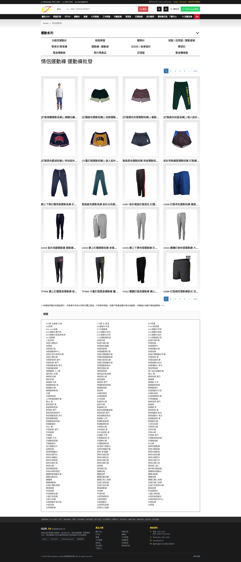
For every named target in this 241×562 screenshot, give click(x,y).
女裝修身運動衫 (155, 496)
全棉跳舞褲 (102, 396)
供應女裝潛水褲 (104, 360)
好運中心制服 (103, 507)
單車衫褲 (50, 466)
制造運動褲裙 (52, 418)
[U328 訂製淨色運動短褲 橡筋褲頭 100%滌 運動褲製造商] (181, 182)
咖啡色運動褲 (154, 446)
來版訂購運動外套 (105, 354)
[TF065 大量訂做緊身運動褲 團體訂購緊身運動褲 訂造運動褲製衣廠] (100, 269)
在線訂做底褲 (103, 482)
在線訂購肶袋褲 (53, 485)
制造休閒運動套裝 (105, 410)
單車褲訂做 (102, 468)
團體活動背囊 (103, 477)
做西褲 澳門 (102, 382)
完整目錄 (188, 16)
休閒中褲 (101, 340)
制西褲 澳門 (51, 410)
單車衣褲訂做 (103, 460)
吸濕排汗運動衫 (104, 446)
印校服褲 (50, 432)
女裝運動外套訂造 (54, 502)
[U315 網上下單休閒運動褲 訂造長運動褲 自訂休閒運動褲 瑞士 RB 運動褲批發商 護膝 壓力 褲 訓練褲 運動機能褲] (141, 226)
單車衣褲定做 (103, 454)
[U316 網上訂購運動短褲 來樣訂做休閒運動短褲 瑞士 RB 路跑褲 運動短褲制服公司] (100, 226)
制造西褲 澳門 (103, 413)
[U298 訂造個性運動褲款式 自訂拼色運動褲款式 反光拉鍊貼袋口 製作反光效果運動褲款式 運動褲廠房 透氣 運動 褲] (181, 269)
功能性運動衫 (59, 40)
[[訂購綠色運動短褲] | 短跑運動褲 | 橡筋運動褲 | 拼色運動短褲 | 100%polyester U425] (100, 95)
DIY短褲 (151, 323)
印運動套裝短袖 (155, 438)
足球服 (141, 52)
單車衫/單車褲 (59, 46)
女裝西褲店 (102, 499)
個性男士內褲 (52, 374)
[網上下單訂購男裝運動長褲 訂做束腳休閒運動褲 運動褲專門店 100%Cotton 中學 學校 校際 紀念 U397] (59, 182)
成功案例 (150, 16)
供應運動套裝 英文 (54, 365)
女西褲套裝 (51, 507)
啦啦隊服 (100, 40)
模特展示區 (163, 16)
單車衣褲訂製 (52, 463)
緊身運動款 (59, 52)
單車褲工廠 (153, 466)
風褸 (85, 16)
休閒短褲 (152, 343)
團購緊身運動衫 (155, 471)
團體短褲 (152, 477)
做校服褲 (101, 379)
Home (45, 23)
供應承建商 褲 (154, 360)
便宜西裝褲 (153, 368)
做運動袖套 (102, 388)
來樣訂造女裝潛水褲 (55, 354)
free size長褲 (51, 329)
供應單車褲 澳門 (53, 360)
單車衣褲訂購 (103, 463)
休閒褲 (49, 346)
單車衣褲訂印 (154, 460)
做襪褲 (151, 379)
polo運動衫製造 (155, 332)
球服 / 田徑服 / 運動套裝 (181, 40)
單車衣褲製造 (52, 460)
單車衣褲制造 (154, 452)
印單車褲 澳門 (52, 429)
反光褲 (151, 443)
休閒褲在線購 (103, 346)
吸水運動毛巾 (52, 446)
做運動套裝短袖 (104, 385)
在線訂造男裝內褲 (156, 485)
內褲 (48, 393)
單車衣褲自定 (103, 457)
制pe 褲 (49, 401)
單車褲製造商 (52, 468)
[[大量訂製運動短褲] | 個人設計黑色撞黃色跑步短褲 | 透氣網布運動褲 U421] (100, 139)
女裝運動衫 (102, 502)
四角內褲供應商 (53, 471)
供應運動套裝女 (104, 365)
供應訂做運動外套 (105, 362)
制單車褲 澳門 (154, 401)
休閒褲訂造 (51, 349)
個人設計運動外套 (156, 371)
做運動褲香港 (52, 390)
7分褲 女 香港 (103, 323)
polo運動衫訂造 (104, 335)
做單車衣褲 (51, 376)
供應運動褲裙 (52, 368)
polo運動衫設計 (155, 335)
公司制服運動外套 (54, 399)
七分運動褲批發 (104, 337)
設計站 (147, 519)
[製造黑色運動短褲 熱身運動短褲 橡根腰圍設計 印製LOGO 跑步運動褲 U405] (141, 139)
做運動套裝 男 (52, 385)
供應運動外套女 (155, 362)
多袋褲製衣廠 (52, 493)
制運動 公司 (102, 418)
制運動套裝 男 (154, 418)
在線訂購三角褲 (155, 482)
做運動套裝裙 (154, 385)
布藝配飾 (118, 16)
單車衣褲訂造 (154, 463)
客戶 (60, 519)
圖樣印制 (140, 519)
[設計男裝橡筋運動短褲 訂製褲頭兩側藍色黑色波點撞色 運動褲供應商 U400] (181, 139)
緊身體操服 (181, 52)
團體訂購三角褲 (155, 480)
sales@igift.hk (82, 2)
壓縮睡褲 (50, 488)
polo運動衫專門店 (54, 332)
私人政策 (53, 519)
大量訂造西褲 (52, 496)
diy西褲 (49, 326)
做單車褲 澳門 (154, 376)
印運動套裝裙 (52, 441)
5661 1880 (165, 537)
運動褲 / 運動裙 (100, 46)
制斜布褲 (101, 404)
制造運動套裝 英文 (54, 415)
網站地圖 (196, 556)
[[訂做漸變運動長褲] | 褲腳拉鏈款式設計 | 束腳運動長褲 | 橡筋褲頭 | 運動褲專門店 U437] (59, 95)
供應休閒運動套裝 (105, 357)
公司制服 (95, 16)
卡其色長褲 (153, 424)
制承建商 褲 (51, 404)
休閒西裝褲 (102, 349)
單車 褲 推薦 (102, 452)
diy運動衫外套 (103, 326)
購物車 (176, 9)
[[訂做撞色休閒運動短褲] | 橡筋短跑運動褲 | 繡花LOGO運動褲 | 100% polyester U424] (141, 95)
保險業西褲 (102, 371)
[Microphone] (159, 9)
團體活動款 (153, 474)
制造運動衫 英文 (155, 415)
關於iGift (46, 16)
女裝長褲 (50, 505)
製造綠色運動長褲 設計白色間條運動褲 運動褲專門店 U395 (115, 204)
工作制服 (106, 16)
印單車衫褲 (153, 427)
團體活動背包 (52, 477)
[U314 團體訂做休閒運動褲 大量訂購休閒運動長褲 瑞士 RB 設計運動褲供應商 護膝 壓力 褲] (181, 226)
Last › (195, 71)
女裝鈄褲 (152, 502)
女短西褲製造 (103, 496)
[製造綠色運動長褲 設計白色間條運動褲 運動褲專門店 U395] (100, 182)
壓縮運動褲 (102, 488)
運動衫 (77, 16)
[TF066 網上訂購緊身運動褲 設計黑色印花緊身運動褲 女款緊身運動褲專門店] (59, 269)
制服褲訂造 (102, 407)
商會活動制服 (154, 449)
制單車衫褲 (102, 401)
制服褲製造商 (52, 407)
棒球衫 (181, 46)
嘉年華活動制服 (155, 468)
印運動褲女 (51, 443)
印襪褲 (49, 435)
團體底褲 (101, 474)
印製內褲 (152, 432)
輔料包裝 (131, 519)
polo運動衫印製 (155, 329)
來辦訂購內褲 (52, 357)
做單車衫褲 (102, 376)
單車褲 (100, 466)
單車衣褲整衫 (52, 457)
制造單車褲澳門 (53, 413)
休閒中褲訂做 (103, 343)
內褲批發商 (153, 393)
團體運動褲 (51, 482)
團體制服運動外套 (54, 474)
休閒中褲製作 (52, 343)
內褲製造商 (51, 396)
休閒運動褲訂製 (104, 351)
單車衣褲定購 (154, 454)
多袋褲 (100, 491)
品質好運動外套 (104, 449)
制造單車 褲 (153, 410)
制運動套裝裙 (103, 421)
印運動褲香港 (103, 443)
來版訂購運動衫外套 (157, 354)
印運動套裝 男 (103, 438)
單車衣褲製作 (154, 457)
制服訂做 (57, 16)
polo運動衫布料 (104, 332)
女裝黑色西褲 (103, 505)
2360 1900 (69, 2)
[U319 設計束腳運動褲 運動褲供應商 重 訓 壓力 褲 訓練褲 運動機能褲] (59, 226)
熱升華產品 (100, 52)
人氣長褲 (50, 340)
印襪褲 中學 (102, 435)
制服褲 (151, 404)
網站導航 (67, 519)
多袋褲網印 (153, 491)
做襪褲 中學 (51, 382)
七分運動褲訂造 (155, 337)
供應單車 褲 (153, 357)
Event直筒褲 (153, 326)
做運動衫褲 (51, 388)
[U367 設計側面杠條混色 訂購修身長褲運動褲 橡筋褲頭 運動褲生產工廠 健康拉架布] (141, 182)
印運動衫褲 (102, 441)
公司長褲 (101, 399)
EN (197, 16)
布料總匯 (80, 519)
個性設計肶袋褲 (104, 374)
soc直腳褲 (50, 337)
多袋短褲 (50, 491)
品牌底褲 (50, 449)
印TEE (67, 16)
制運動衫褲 (153, 421)
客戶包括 (97, 519)
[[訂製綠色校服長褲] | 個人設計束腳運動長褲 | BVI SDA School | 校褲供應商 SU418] (181, 95)
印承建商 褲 (102, 429)
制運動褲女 (51, 424)
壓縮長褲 (152, 488)
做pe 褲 (151, 374)
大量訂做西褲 (154, 493)
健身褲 (100, 390)
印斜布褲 (152, 429)
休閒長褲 (152, 351)
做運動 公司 (153, 382)
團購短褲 (101, 471)
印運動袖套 (153, 441)
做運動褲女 (153, 388)
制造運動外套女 (155, 413)
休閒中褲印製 (154, 340)
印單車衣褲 (102, 427)
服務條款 (45, 519)
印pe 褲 (49, 427)
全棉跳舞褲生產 (155, 396)
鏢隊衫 (141, 40)
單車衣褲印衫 (52, 454)
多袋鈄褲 (101, 493)
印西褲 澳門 (153, 435)
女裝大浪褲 (51, 499)
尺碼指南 (139, 16)
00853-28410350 (163, 534)
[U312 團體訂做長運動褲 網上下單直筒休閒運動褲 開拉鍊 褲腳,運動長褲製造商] (141, 269)
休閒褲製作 (153, 346)
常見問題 (106, 519)
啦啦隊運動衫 (52, 452)
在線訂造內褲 (103, 485)
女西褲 (151, 505)
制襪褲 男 (152, 407)
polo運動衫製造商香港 (55, 335)
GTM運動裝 (102, 329)
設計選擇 (89, 519)
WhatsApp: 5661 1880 (51, 2)
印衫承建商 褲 (103, 432)
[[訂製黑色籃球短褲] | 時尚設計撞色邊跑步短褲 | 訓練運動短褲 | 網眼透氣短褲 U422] (59, 139)
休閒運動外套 (154, 349)
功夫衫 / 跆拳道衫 (141, 46)
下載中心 (173, 16)
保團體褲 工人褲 (53, 371)
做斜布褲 (50, 379)
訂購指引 (114, 519)
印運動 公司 (51, 438)
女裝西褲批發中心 (156, 499)
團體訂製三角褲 (104, 480)
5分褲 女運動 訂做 (54, 323)
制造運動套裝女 (104, 415)
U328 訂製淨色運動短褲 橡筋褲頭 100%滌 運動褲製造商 (194, 204)
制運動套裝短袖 (53, 421)
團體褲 (49, 480)
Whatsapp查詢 (191, 9)
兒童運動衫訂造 (155, 390)
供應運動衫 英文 (155, 365)
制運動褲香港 (103, 424)
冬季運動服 (153, 399)
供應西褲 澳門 (52, 362)
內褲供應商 (102, 393)
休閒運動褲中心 (53, 351)
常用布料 (123, 519)
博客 (74, 519)
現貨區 (128, 16)
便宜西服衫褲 (103, 368)
